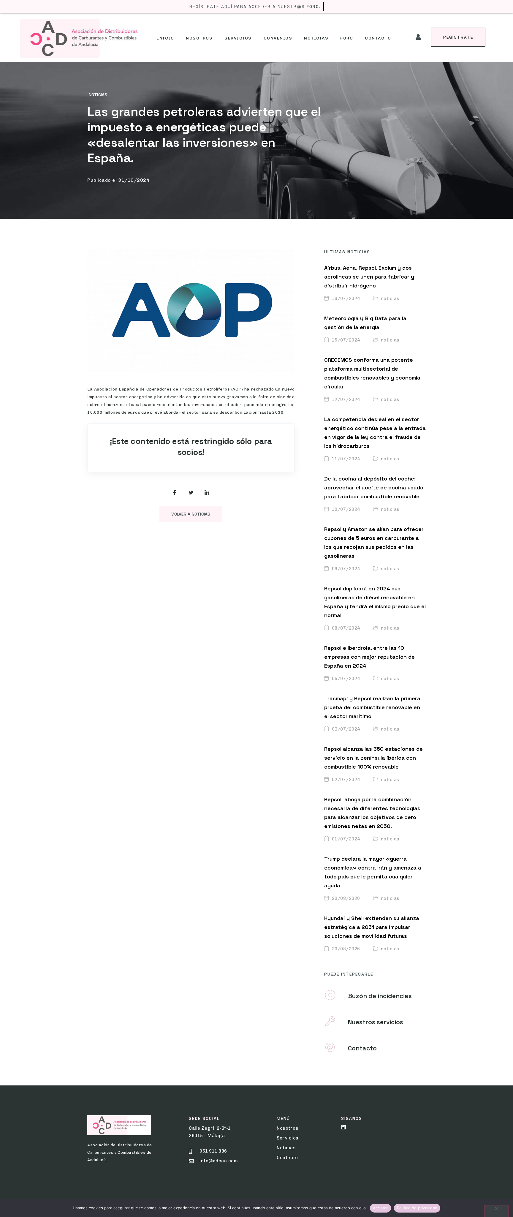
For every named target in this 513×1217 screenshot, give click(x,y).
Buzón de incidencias (380, 996)
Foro (346, 38)
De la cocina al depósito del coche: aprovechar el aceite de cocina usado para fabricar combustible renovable (373, 487)
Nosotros (199, 38)
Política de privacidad (417, 1207)
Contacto (378, 38)
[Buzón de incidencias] (330, 995)
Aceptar (380, 1207)
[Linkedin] (343, 1127)
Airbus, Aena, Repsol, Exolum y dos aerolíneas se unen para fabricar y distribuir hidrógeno (369, 276)
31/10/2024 (133, 180)
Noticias (316, 38)
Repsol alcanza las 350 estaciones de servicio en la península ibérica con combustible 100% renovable (373, 757)
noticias (98, 94)
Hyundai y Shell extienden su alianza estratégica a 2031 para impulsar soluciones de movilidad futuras (371, 927)
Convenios (278, 38)
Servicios (238, 38)
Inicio (165, 38)
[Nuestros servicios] (330, 1021)
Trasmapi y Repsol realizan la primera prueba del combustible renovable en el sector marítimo (372, 707)
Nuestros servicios (375, 1022)
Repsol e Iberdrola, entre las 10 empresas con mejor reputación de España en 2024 (369, 656)
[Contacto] (330, 1047)
